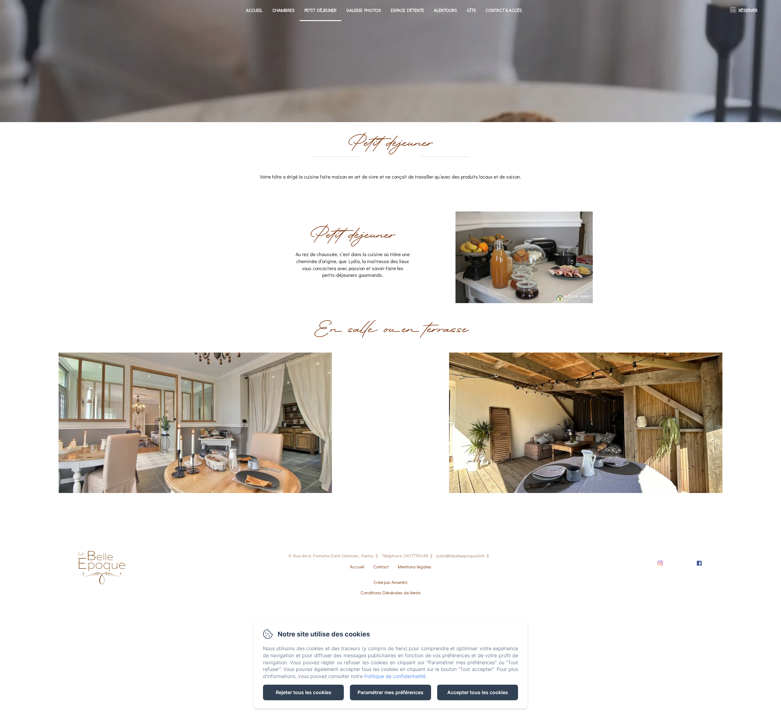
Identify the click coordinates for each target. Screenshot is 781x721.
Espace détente (407, 10)
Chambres (283, 10)
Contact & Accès (504, 10)
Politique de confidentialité (395, 676)
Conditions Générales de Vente (390, 592)
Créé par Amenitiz (391, 582)
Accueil (254, 10)
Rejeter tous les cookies (303, 692)
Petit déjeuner (320, 10)
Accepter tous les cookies (477, 692)
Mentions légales (414, 566)
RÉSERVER (748, 10)
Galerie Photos (363, 10)
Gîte (471, 10)
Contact (381, 566)
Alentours (445, 10)
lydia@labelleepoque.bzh (460, 556)
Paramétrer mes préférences (390, 692)
